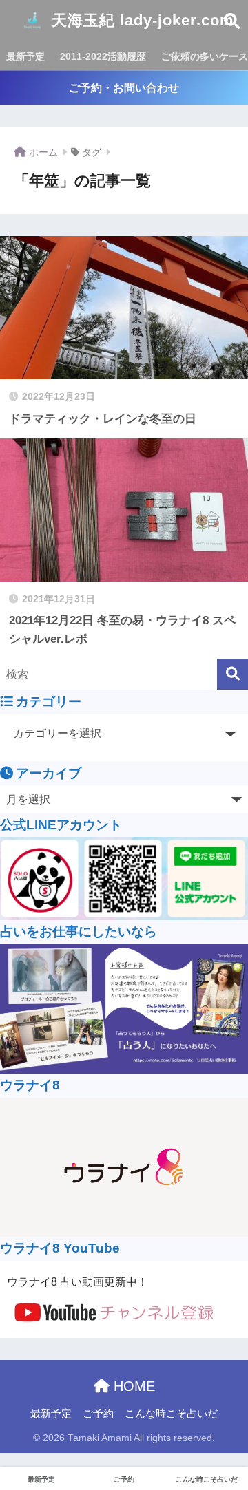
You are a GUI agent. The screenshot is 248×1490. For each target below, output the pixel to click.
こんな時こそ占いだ (171, 1413)
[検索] (232, 674)
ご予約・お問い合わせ (124, 88)
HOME (132, 1386)
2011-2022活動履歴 (103, 56)
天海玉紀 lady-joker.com (140, 20)
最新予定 (25, 56)
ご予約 (98, 1413)
